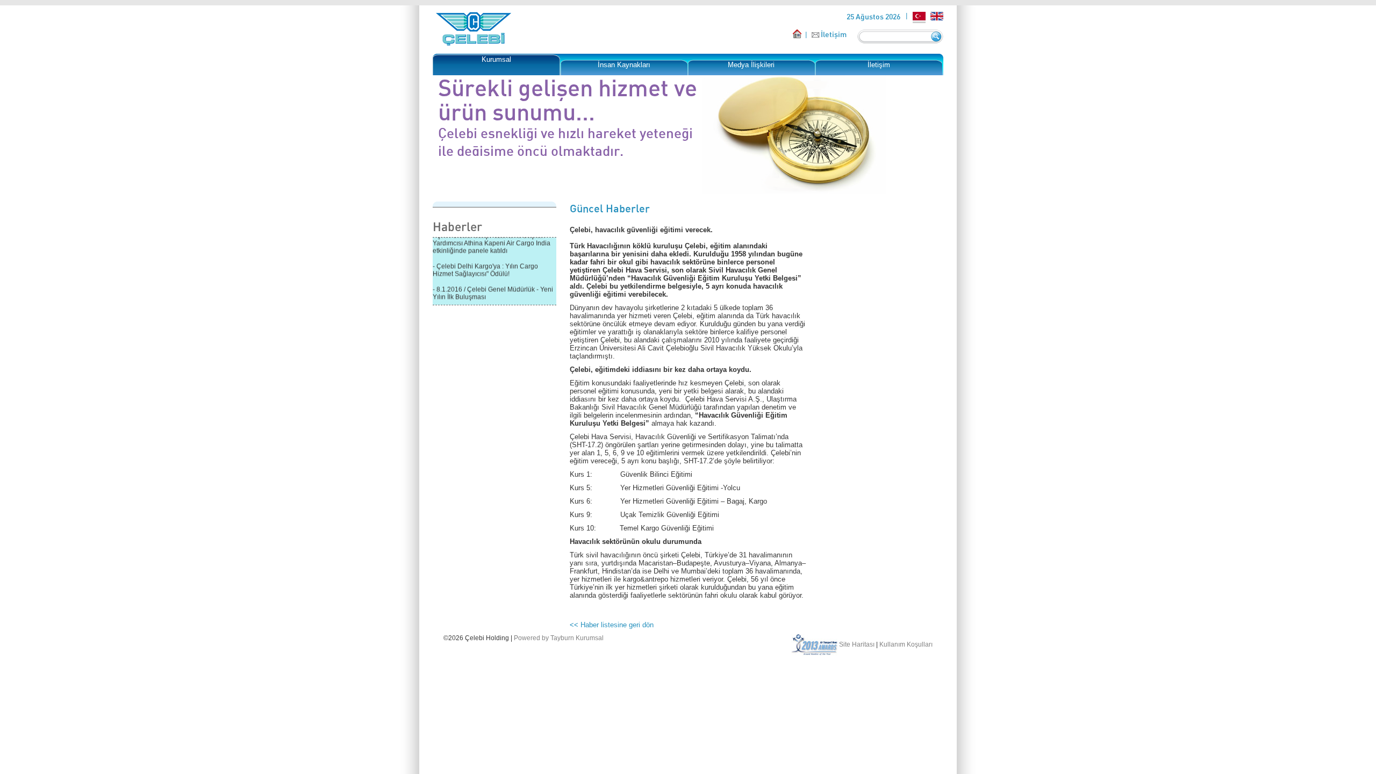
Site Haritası (857, 644)
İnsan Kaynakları (624, 65)
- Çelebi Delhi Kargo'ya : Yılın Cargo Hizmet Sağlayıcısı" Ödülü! (485, 265)
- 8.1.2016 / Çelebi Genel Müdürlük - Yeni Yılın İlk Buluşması (493, 288)
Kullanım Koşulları (906, 644)
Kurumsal (496, 59)
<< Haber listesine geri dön (612, 625)
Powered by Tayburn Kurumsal (559, 638)
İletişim (834, 34)
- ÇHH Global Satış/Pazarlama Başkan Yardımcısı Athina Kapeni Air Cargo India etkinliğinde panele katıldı (491, 238)
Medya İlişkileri (751, 65)
